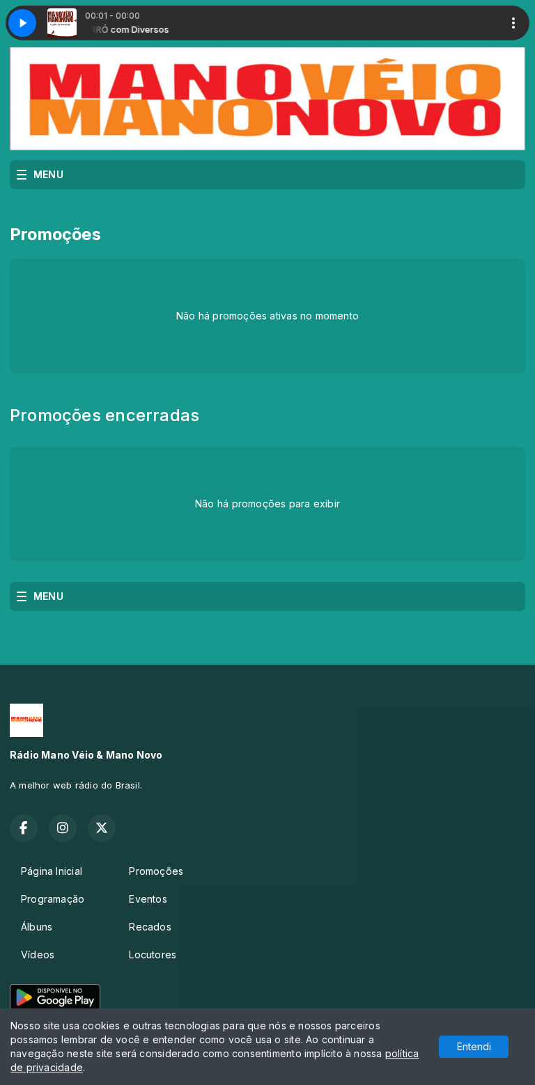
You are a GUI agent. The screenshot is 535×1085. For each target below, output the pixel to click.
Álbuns (36, 927)
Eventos (147, 899)
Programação (52, 899)
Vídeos (37, 954)
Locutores (152, 954)
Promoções (156, 871)
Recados (150, 927)
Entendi (474, 1046)
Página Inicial (51, 871)
